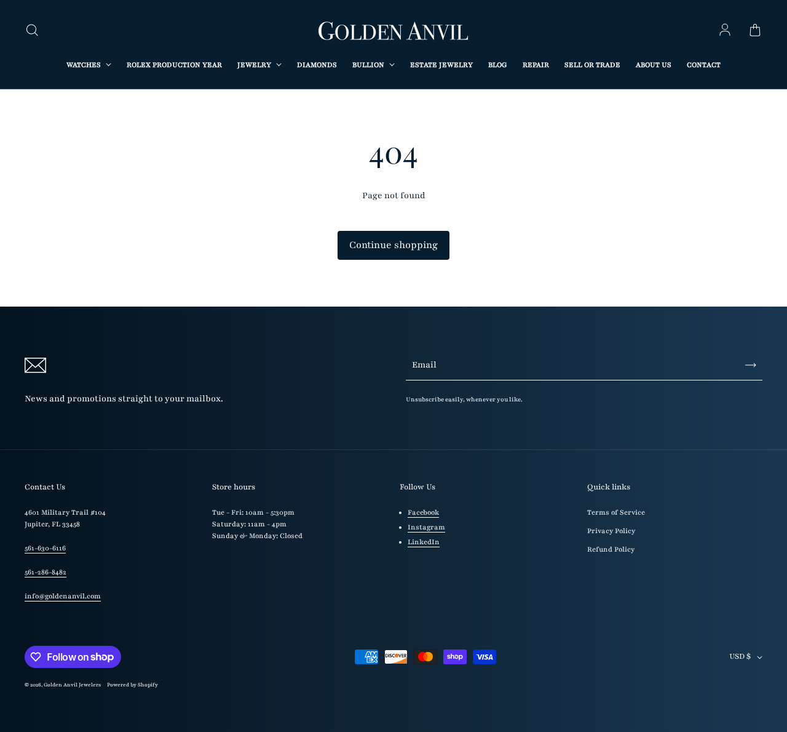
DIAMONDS (317, 65)
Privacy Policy (611, 531)
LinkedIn (424, 542)
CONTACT (704, 65)
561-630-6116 (45, 548)
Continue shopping (393, 245)
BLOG (497, 65)
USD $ (740, 656)
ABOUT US (653, 65)
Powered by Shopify (132, 684)
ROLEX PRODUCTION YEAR (174, 65)
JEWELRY (255, 65)
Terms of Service (616, 512)
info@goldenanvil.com (63, 596)
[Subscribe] (750, 365)
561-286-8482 (45, 572)
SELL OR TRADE (592, 65)
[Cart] (755, 30)
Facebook (423, 512)
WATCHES (84, 65)
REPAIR (536, 65)
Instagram (426, 527)
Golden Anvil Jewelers (72, 684)
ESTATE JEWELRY (441, 65)
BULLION (369, 65)
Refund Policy (611, 549)
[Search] (32, 30)
